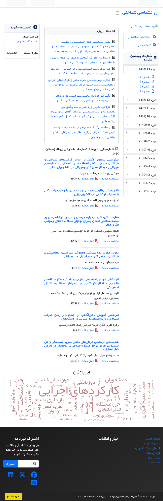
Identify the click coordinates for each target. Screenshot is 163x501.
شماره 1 (144, 91)
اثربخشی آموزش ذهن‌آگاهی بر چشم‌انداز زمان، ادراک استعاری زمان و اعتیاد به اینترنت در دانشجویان (81, 317)
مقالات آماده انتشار (140, 37)
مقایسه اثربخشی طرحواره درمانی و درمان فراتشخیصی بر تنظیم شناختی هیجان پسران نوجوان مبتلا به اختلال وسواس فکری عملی (81, 220)
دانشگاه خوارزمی (26, 41)
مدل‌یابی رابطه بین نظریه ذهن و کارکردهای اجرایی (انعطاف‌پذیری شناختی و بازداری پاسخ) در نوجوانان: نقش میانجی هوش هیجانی (81, 84)
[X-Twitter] (22, 476)
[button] (75, 496)
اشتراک (10, 464)
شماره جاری (144, 45)
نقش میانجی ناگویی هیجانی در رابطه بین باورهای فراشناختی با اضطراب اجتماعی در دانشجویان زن (81, 192)
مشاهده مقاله (110, 178)
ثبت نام (15, 3)
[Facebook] (34, 476)
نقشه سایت (153, 462)
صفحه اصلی (153, 438)
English (147, 3)
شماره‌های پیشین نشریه (141, 57)
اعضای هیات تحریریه (147, 448)
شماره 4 (144, 77)
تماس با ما (154, 458)
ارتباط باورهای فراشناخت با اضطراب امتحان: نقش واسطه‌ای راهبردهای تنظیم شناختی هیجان (82, 60)
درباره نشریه (152, 443)
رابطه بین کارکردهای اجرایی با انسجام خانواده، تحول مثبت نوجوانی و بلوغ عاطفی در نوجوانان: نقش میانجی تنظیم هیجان (84, 132)
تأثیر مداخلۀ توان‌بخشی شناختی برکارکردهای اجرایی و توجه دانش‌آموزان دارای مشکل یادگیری (85, 98)
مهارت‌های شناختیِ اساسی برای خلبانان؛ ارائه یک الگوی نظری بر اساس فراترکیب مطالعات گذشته (83, 71)
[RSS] (34, 484)
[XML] (109, 154)
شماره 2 (144, 86)
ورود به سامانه (42, 3)
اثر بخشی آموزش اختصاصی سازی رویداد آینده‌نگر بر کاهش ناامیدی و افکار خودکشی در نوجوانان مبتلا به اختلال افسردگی (81, 283)
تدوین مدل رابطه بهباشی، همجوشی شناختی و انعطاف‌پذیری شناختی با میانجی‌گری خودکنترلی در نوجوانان (81, 254)
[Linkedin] (10, 476)
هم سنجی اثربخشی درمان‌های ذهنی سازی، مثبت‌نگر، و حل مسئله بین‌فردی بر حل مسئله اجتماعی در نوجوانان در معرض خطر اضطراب (81, 345)
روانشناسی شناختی (139, 12)
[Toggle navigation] (117, 13)
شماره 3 (144, 82)
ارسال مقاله (153, 453)
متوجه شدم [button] (13, 496)
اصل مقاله (83, 178)
